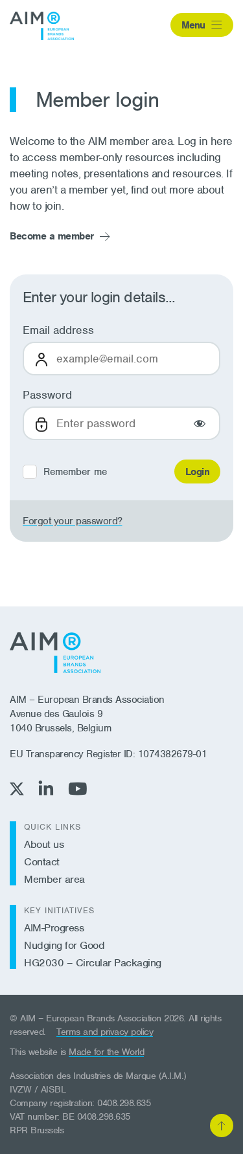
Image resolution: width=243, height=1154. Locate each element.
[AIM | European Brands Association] (55, 652)
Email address (58, 330)
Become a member (52, 236)
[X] (17, 788)
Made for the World (106, 1052)
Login (197, 471)
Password (47, 395)
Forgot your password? (72, 521)
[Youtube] (77, 788)
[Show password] (199, 423)
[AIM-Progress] (42, 26)
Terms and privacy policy (104, 1031)
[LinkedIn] (46, 788)
